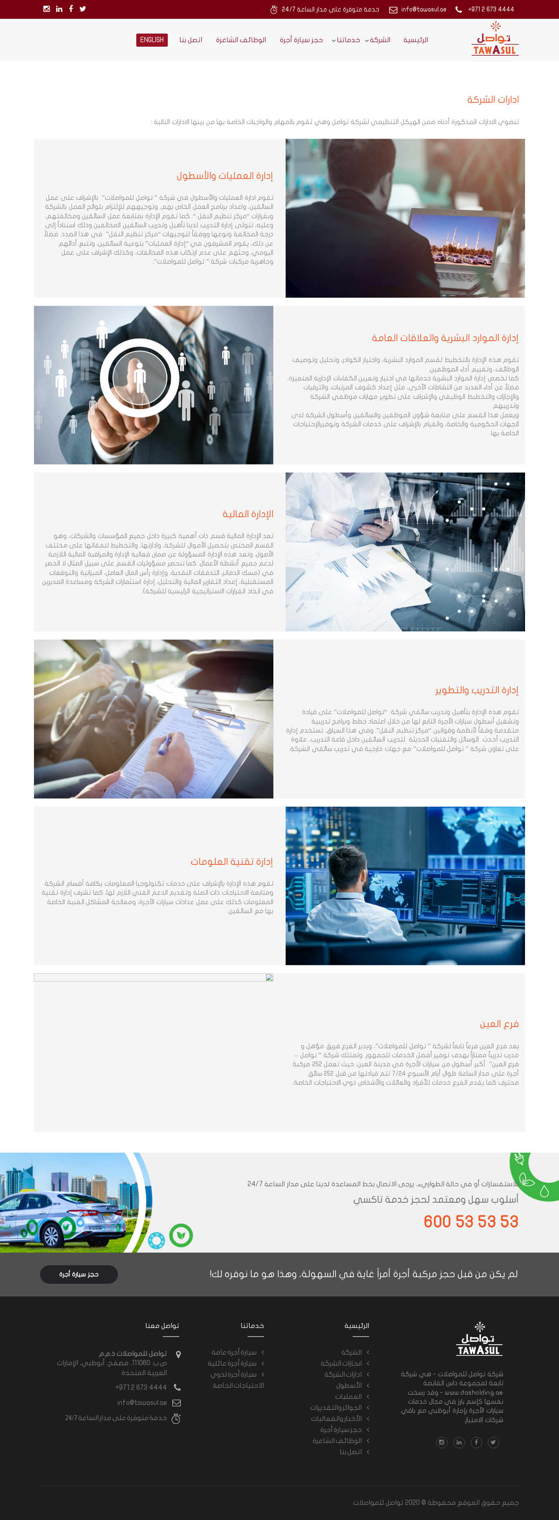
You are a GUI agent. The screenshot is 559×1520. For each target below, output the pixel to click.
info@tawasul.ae (142, 1402)
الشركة (380, 39)
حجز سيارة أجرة (301, 39)
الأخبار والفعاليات (336, 1418)
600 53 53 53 (471, 1222)
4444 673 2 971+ (141, 1387)
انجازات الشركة (341, 1363)
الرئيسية (415, 39)
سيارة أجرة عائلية (232, 1363)
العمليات (348, 1396)
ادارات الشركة (343, 1374)
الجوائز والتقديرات (336, 1407)
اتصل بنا (190, 39)
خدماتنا (348, 39)
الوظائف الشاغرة (241, 39)
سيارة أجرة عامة (234, 1352)
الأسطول (349, 1385)
